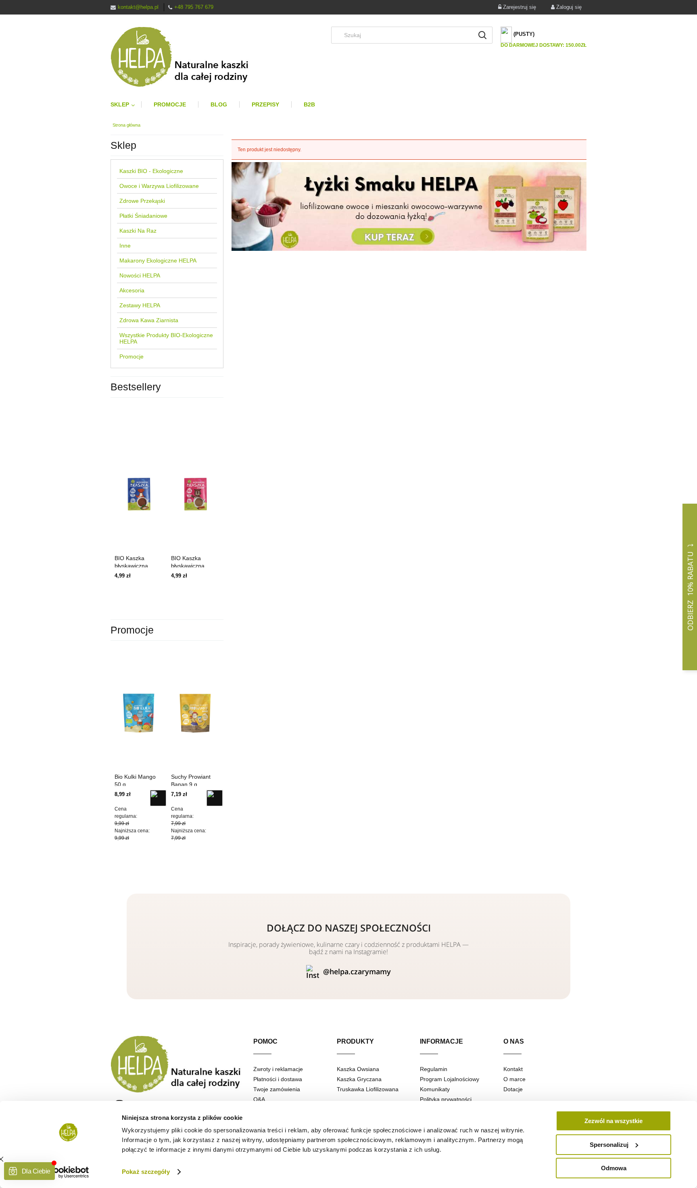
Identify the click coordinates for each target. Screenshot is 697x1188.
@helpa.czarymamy (357, 971)
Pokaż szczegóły (146, 1171)
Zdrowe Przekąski (142, 201)
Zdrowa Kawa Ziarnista (148, 320)
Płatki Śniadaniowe (143, 216)
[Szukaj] (482, 35)
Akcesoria (131, 290)
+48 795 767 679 (193, 7)
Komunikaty (435, 1089)
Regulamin (433, 1069)
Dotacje (513, 1089)
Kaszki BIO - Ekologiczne (151, 171)
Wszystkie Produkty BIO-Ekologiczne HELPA (166, 338)
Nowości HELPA (139, 275)
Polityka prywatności (446, 1099)
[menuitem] (126, 104)
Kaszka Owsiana (358, 1069)
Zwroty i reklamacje (278, 1069)
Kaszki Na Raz (138, 230)
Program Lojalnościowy (449, 1079)
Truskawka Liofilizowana (368, 1089)
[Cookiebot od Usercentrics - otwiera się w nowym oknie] (68, 1172)
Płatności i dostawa (277, 1079)
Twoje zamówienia (276, 1089)
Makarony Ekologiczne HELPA (157, 260)
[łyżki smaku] (409, 206)
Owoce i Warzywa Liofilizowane (159, 186)
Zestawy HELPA (139, 305)
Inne (125, 245)
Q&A (259, 1099)
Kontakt (513, 1069)
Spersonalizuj (609, 1144)
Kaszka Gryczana (359, 1079)
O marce (514, 1079)
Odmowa (613, 1168)
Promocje (131, 356)
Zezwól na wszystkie (613, 1120)
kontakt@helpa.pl (138, 7)
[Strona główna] (186, 57)
